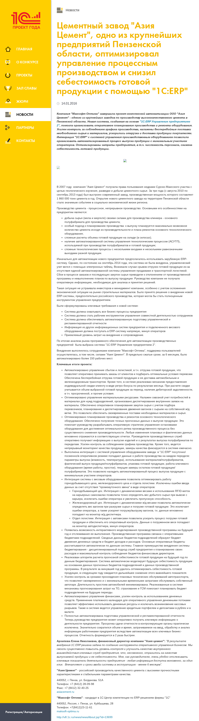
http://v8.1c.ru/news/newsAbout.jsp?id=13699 (85, 717)
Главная (24, 49)
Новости (24, 114)
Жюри (22, 101)
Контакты (25, 140)
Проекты (24, 75)
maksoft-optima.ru (68, 711)
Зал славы (26, 88)
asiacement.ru (65, 691)
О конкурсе (27, 62)
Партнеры (25, 127)
